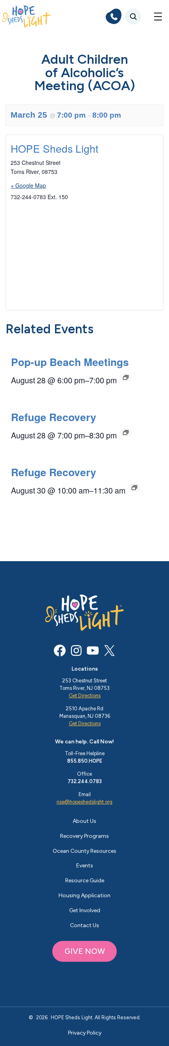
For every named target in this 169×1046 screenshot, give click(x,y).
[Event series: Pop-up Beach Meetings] (126, 377)
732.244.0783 (85, 781)
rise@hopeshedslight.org (84, 802)
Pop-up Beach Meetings (70, 361)
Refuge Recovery (53, 416)
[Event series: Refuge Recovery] (126, 432)
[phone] (113, 16)
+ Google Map (28, 185)
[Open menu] (158, 16)
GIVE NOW (84, 951)
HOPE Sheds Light (54, 148)
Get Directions (85, 696)
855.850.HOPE (84, 761)
